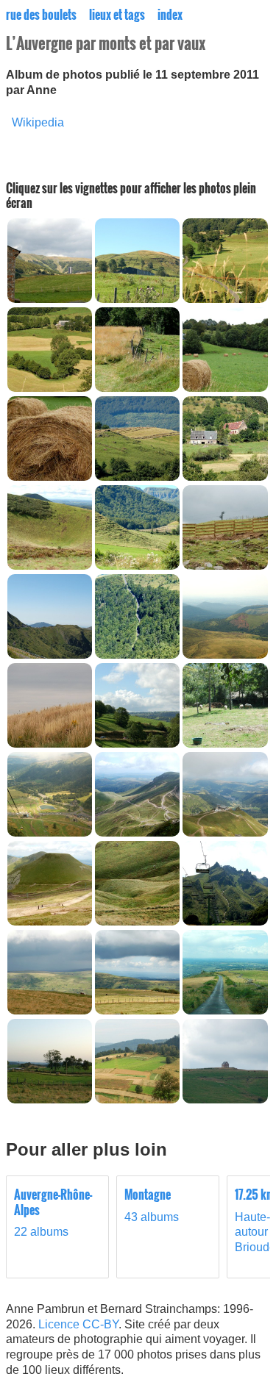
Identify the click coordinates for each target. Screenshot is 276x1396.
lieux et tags (117, 15)
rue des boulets (41, 15)
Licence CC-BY (78, 1324)
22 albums (53, 1213)
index (170, 15)
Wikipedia (38, 122)
